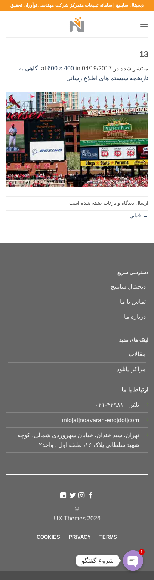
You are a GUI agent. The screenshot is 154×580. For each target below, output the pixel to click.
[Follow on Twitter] (73, 495)
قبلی (138, 215)
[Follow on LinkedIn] (63, 495)
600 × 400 (60, 68)
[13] (77, 139)
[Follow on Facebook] (91, 495)
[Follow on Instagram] (81, 495)
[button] (143, 24)
